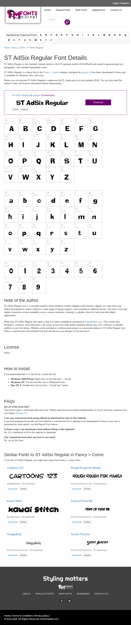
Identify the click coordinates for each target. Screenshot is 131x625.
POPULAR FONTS (44, 593)
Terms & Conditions (22, 615)
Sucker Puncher (80, 534)
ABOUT (27, 593)
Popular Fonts (63, 10)
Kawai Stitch (14, 501)
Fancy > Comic (18, 48)
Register (124, 3)
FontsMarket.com (93, 322)
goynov (85, 72)
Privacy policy (41, 615)
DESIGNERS (83, 593)
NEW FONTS (65, 593)
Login (116, 3)
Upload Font (98, 10)
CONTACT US (101, 593)
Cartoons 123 (15, 467)
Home (47, 10)
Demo (16, 109)
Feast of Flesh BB (81, 501)
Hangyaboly (14, 534)
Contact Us (116, 10)
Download (98, 102)
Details (23, 489)
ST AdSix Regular (21, 95)
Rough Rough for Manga (86, 467)
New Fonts (81, 10)
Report (24, 109)
